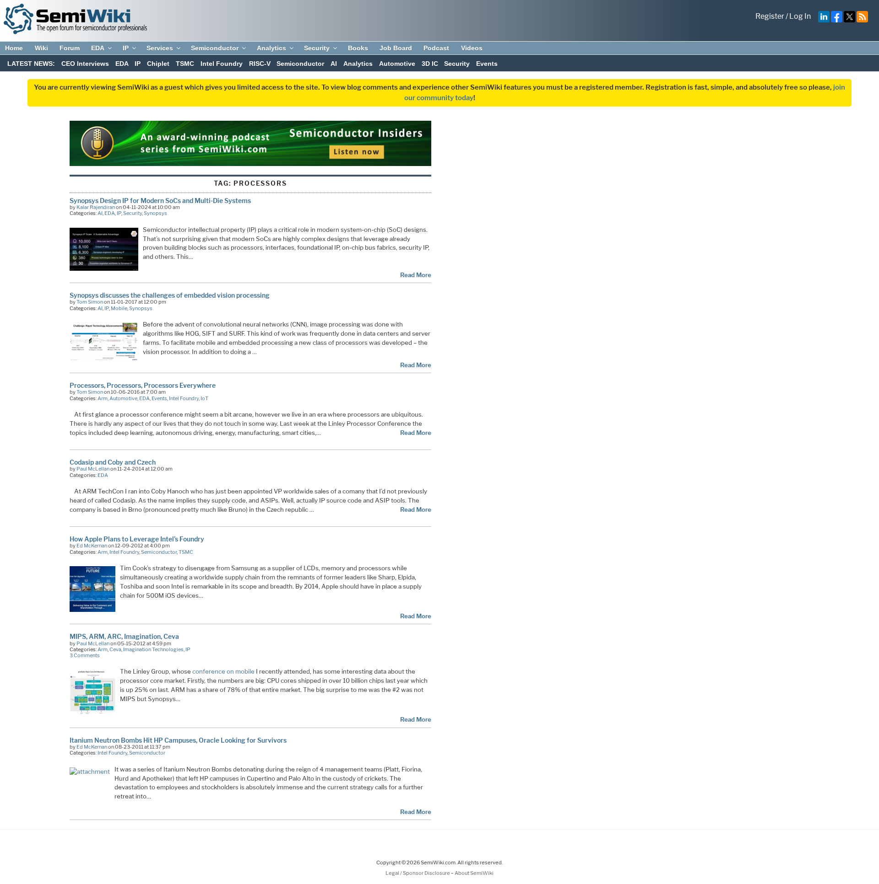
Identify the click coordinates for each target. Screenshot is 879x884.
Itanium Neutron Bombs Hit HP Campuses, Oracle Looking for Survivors (178, 740)
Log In (800, 16)
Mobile (119, 308)
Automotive (397, 63)
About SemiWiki (474, 873)
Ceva (115, 649)
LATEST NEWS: (31, 63)
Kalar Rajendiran (95, 207)
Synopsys (155, 213)
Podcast (436, 48)
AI (334, 63)
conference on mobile (223, 671)
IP (126, 48)
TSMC (185, 63)
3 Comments (85, 655)
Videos (472, 48)
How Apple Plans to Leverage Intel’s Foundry (137, 539)
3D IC (430, 63)
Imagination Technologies (153, 649)
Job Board (396, 48)
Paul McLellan (92, 469)
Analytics (271, 48)
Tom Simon (89, 302)
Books (358, 48)
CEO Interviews (85, 63)
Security (317, 48)
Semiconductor (215, 48)
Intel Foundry (222, 63)
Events (487, 63)
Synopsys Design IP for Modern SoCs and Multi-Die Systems (160, 200)
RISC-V (260, 63)
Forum (70, 48)
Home (14, 48)
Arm (103, 398)
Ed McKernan (91, 545)
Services (159, 48)
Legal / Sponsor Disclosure (418, 873)
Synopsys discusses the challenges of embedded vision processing (170, 295)
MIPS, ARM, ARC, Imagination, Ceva (124, 636)
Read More (415, 275)
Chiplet (158, 63)
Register (769, 16)
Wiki (41, 48)
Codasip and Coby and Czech (113, 462)
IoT (204, 398)
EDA (97, 48)
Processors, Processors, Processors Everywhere (143, 385)
